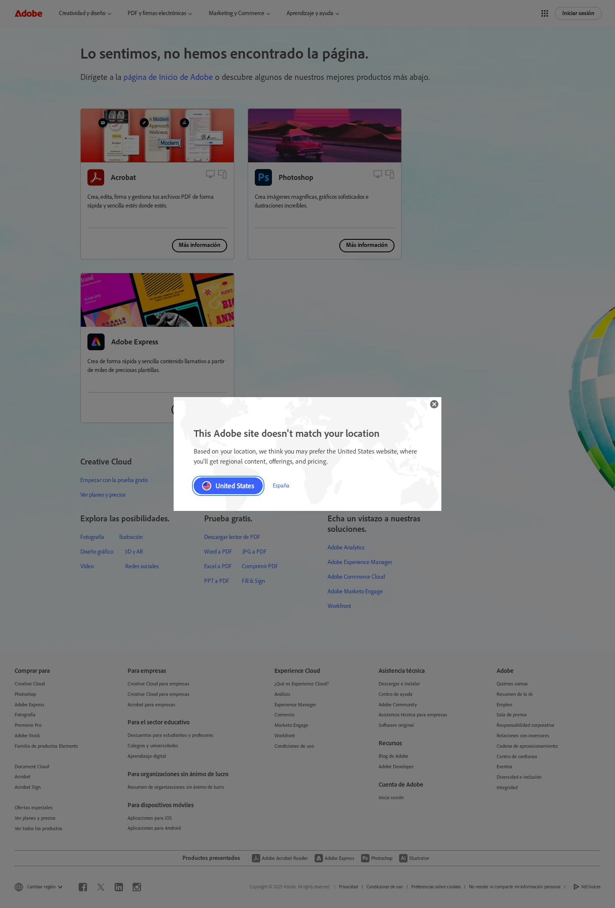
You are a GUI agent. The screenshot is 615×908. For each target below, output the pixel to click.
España (281, 485)
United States (234, 486)
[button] (434, 404)
